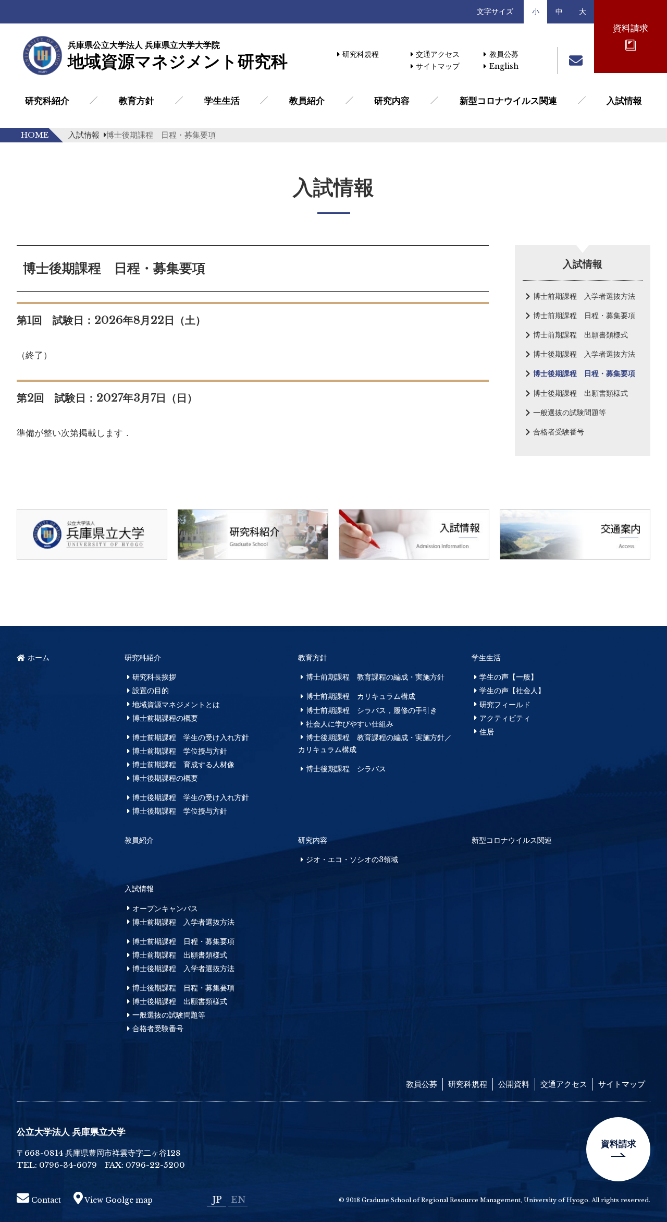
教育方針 (136, 100)
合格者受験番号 (558, 432)
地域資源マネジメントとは (176, 704)
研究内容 (392, 100)
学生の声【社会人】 (512, 690)
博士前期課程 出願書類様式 (580, 335)
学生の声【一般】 (508, 677)
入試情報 (624, 100)
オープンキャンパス (165, 908)
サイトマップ (438, 66)
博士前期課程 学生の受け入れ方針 (190, 737)
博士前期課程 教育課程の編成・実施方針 (375, 677)
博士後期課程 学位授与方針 (179, 811)
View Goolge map (118, 1200)
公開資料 (513, 1084)
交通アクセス (438, 54)
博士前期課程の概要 (165, 718)
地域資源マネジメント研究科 (177, 56)
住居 (486, 731)
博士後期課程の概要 (165, 778)
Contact (45, 1200)
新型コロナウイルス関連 (508, 100)
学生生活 (222, 100)
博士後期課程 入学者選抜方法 (584, 354)
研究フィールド (504, 704)
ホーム (39, 657)
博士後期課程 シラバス (346, 768)
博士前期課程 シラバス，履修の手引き (371, 710)
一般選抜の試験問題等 (569, 412)
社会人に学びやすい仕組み (349, 724)
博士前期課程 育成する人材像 (183, 764)
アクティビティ (504, 718)
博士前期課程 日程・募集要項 (584, 315)
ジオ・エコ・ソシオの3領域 (352, 859)
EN (238, 1199)
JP (216, 1199)
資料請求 (618, 1144)
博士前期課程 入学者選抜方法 (584, 296)
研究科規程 (360, 54)
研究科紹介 (47, 100)
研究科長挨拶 (154, 677)
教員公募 (503, 54)
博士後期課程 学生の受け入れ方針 (190, 797)
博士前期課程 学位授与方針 (179, 751)
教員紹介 (307, 100)
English (503, 66)
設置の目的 (150, 690)
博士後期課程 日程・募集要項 (584, 373)
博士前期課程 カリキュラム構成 (360, 696)
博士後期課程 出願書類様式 (580, 393)
